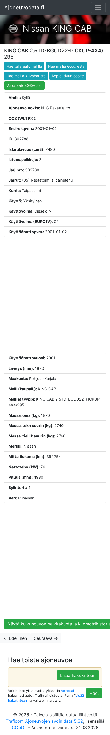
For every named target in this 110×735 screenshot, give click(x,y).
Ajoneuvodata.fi (24, 7)
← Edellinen (15, 638)
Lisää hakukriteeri (78, 675)
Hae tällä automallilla (24, 66)
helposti (67, 691)
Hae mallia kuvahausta (26, 76)
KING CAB (72, 28)
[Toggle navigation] (98, 7)
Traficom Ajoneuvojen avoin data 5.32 (44, 721)
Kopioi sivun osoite (68, 76)
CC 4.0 (19, 727)
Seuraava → (46, 638)
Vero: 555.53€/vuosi (24, 85)
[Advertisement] (55, 295)
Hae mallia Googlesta (66, 66)
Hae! (94, 693)
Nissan (36, 28)
